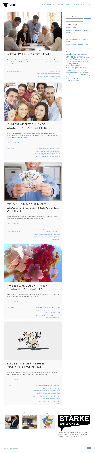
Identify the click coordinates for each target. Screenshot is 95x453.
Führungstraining (83, 67)
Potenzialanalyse (38, 156)
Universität (47, 400)
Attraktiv (44, 388)
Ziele (59, 401)
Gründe (48, 392)
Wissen (58, 149)
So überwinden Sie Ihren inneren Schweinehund (26, 365)
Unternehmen (71, 76)
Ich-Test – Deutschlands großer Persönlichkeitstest (30, 126)
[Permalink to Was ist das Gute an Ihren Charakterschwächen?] (33, 263)
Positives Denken (47, 315)
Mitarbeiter (76, 70)
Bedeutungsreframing (40, 310)
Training (55, 71)
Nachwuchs (68, 72)
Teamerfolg (53, 76)
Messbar (54, 393)
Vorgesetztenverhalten (48, 237)
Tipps (41, 398)
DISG (67, 59)
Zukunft (77, 80)
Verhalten (50, 317)
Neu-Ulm (72, 72)
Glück (35, 392)
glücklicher (43, 392)
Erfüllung (40, 153)
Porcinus (58, 393)
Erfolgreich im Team (71, 27)
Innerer (55, 392)
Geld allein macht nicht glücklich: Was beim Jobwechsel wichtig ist (33, 208)
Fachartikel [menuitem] (76, 4)
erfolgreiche (46, 73)
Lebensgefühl (44, 393)
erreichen (47, 234)
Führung (58, 234)
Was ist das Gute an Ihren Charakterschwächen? (27, 287)
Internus (58, 392)
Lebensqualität (50, 393)
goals (46, 392)
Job (48, 236)
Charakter (46, 310)
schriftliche (43, 395)
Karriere (54, 236)
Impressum (6, 448)
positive (34, 395)
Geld (46, 236)
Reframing (53, 315)
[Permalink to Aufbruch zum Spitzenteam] (33, 31)
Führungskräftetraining (72, 67)
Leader (88, 68)
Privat (47, 156)
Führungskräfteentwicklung (73, 65)
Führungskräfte (42, 236)
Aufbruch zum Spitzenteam (29, 54)
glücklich (38, 392)
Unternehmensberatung (43, 401)
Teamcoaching (57, 74)
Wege (49, 401)
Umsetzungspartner (40, 400)
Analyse (37, 151)
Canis (55, 388)
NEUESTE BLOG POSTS (41, 149)
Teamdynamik (40, 76)
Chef (43, 232)
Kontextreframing (44, 314)
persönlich (44, 153)
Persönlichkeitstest (52, 154)
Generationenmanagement (70, 68)
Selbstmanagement (37, 396)
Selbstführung (57, 395)
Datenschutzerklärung (13, 448)
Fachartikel (47, 229)
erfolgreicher (51, 73)
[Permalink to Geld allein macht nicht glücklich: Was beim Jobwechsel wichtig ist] (33, 181)
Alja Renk (19, 71)
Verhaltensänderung (56, 317)
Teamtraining (50, 78)
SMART (42, 396)
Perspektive (58, 314)
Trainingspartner (52, 398)
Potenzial (58, 154)
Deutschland (47, 232)
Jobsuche (51, 236)
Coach (59, 310)
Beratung (38, 70)
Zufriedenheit (57, 239)
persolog (77, 72)
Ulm (67, 76)
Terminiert (56, 396)
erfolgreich (58, 151)
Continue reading (14, 143)
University (51, 400)
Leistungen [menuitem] (60, 4)
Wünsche (56, 401)
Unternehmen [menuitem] (50, 4)
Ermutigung (58, 312)
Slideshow (52, 71)
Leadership (51, 70)
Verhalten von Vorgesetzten (38, 237)
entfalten (51, 232)
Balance (38, 232)
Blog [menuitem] (82, 4)
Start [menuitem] (43, 4)
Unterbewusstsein (56, 400)
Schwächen (53, 158)
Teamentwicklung (47, 76)
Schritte (47, 395)
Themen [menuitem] (68, 4)
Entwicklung (70, 59)
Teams (46, 78)
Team (43, 74)
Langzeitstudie (38, 393)
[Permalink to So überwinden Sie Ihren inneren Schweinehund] (33, 341)
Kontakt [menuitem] (89, 4)
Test (59, 158)
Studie (52, 396)
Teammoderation (42, 78)
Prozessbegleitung (73, 74)
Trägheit (44, 398)
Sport (50, 396)
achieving (37, 388)
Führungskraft (36, 236)
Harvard (52, 392)
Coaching (44, 70)
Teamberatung (47, 74)
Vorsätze (54, 237)
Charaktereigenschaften (52, 310)
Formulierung (57, 390)
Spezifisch (46, 396)
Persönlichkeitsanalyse (44, 154)
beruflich (43, 151)
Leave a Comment (10, 70)
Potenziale (44, 156)
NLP (59, 70)
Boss (41, 232)
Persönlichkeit (49, 153)
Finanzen (51, 229)
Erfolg (48, 70)
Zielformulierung (57, 403)
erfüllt (40, 234)
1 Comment (9, 385)
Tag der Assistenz (70, 36)
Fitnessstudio (52, 390)
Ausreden (48, 388)
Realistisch (39, 395)
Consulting (51, 151)
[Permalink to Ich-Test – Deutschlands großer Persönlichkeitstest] (33, 102)
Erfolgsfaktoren (57, 73)
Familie (55, 234)
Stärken (56, 158)
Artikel (41, 388)
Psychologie (51, 156)
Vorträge (58, 78)
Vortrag (59, 71)
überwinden (58, 398)
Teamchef (52, 74)
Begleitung (68, 54)
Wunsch (52, 401)
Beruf (41, 70)
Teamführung (57, 76)
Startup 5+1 (48, 149)
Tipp (59, 396)
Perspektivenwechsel (40, 315)
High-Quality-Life (52, 148)
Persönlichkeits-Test (56, 153)
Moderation (56, 70)
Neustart (58, 236)
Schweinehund (51, 395)
